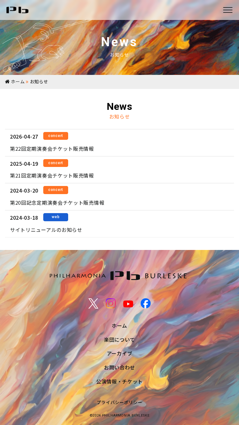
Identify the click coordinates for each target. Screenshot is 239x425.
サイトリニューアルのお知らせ (46, 229)
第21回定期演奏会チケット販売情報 (52, 175)
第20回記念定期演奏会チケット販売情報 (57, 202)
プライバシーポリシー (120, 402)
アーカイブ (120, 353)
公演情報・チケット (119, 381)
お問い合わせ (119, 367)
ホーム (119, 325)
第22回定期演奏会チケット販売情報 (52, 148)
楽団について (119, 339)
